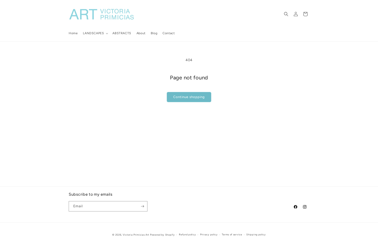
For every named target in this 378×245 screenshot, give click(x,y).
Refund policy (187, 234)
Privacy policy (209, 234)
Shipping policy (256, 234)
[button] (95, 33)
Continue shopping (189, 97)
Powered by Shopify (162, 234)
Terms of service (232, 234)
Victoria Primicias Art (136, 234)
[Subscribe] (142, 206)
